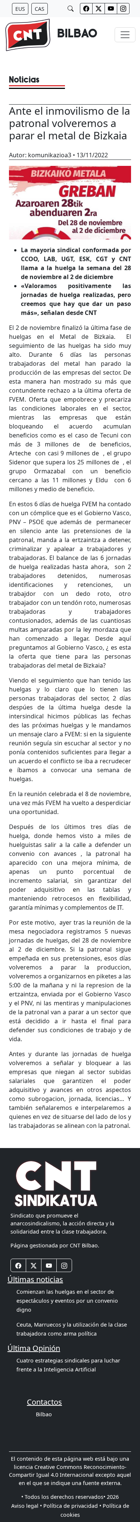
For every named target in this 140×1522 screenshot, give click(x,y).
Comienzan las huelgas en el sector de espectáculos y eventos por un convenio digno (67, 1300)
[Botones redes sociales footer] (18, 1265)
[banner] (50, 35)
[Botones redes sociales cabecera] (86, 8)
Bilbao (44, 1414)
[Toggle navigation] (125, 34)
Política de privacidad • (72, 1505)
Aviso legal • (26, 1505)
